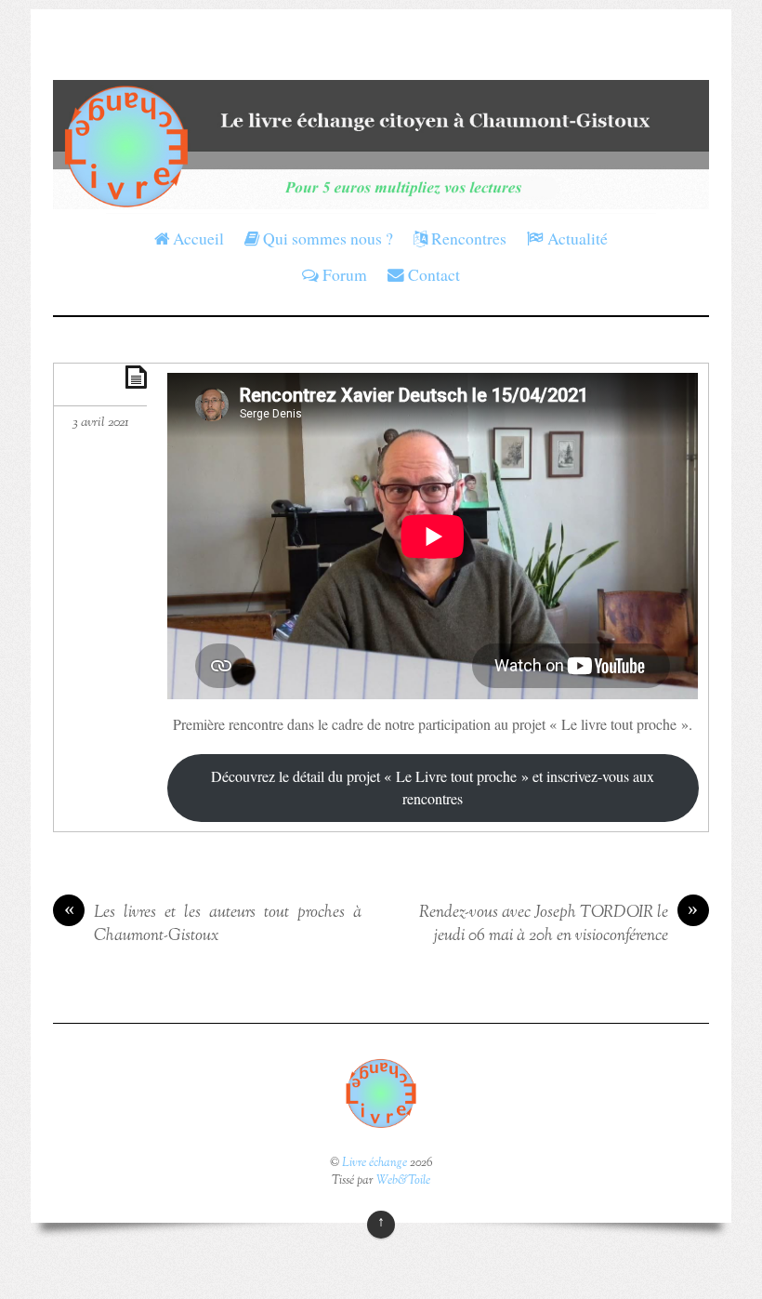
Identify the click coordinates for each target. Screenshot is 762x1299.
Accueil (196, 238)
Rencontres (466, 238)
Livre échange (374, 1163)
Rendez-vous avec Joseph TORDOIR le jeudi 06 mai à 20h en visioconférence (559, 925)
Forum (343, 274)
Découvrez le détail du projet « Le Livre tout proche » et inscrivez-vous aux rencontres (432, 787)
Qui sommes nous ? (326, 238)
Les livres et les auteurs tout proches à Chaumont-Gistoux (212, 925)
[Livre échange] (380, 195)
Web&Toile (403, 1181)
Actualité (576, 238)
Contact (432, 274)
